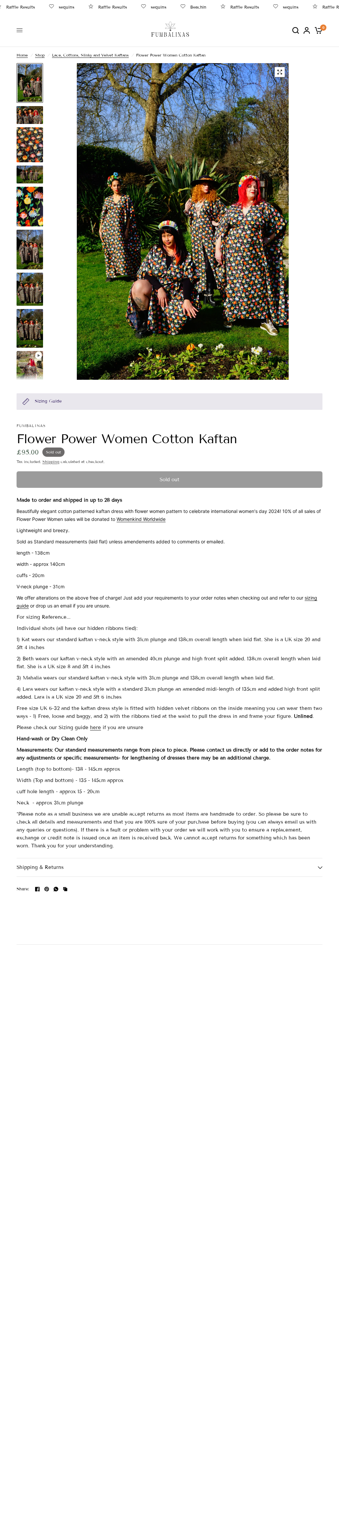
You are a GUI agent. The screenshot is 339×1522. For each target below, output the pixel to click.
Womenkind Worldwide (141, 519)
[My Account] (306, 30)
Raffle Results (97, 7)
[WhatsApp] (56, 889)
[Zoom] (280, 72)
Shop (40, 55)
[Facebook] (37, 889)
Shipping (50, 461)
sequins (52, 7)
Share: (23, 889)
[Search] (295, 30)
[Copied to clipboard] (65, 889)
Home (22, 55)
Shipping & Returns (40, 867)
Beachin (183, 7)
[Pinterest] (47, 889)
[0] (317, 30)
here (95, 727)
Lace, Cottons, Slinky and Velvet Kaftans (90, 55)
